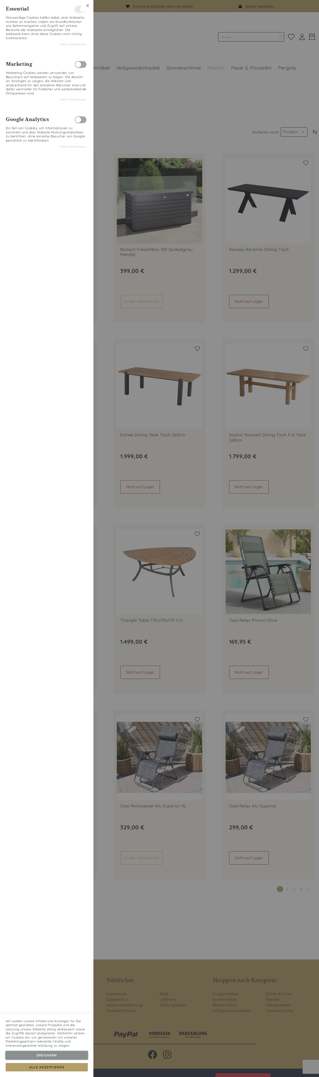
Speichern (46, 1055)
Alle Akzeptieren (46, 1067)
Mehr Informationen (73, 44)
